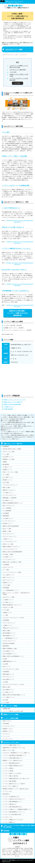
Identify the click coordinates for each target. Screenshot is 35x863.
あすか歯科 (5, 700)
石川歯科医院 (6, 671)
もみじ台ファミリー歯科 (8, 597)
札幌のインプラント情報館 (10, 705)
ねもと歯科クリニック (8, 456)
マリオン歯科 (6, 610)
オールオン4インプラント (9, 726)
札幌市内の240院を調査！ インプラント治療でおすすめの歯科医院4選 (17, 313)
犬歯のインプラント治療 (8, 750)
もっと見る (17, 83)
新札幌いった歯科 (7, 531)
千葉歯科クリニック (7, 612)
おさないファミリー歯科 (8, 451)
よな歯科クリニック (9, 406)
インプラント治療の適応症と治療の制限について (14, 755)
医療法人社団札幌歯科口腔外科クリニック (13, 503)
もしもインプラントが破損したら (11, 786)
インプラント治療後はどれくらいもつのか (13, 819)
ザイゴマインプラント (8, 739)
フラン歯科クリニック (8, 492)
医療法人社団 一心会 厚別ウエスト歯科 (12, 562)
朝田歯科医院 (6, 646)
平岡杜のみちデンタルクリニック (11, 628)
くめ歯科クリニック (7, 539)
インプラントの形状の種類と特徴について (13, 758)
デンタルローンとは (7, 817)
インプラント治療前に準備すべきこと (12, 745)
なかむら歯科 (6, 482)
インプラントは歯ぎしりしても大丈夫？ (12, 773)
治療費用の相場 (6, 708)
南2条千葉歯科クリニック (9, 635)
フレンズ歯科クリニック (8, 697)
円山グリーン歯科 (7, 528)
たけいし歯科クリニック (8, 574)
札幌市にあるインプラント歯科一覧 (13, 402)
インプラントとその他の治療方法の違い (12, 814)
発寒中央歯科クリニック (8, 674)
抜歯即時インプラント (8, 728)
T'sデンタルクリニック (8, 676)
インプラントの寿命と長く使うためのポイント (14, 799)
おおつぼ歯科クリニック (8, 689)
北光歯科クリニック (7, 469)
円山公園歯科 (6, 513)
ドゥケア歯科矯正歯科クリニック (11, 590)
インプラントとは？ (7, 791)
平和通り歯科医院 (8, 409)
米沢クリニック (6, 666)
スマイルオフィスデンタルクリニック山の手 (13, 617)
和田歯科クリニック (7, 479)
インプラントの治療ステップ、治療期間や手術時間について (17, 809)
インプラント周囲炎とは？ (9, 822)
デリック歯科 (6, 569)
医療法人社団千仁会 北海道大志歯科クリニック (14, 694)
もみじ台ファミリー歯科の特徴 (18, 69)
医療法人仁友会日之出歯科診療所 (12, 404)
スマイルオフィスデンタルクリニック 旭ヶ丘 (13, 684)
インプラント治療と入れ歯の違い (11, 776)
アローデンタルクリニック (9, 622)
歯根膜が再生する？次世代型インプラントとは (14, 747)
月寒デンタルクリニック (8, 577)
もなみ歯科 (5, 664)
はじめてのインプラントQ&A (11, 742)
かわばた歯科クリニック (8, 651)
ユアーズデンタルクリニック (9, 495)
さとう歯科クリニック (8, 602)
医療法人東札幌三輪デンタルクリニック (12, 604)
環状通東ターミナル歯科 (8, 459)
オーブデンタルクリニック (9, 521)
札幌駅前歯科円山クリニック (9, 661)
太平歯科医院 (6, 620)
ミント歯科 (5, 615)
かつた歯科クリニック (8, 692)
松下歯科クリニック (7, 523)
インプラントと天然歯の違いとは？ (11, 796)
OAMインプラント (7, 721)
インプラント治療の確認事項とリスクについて (14, 811)
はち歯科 (5, 658)
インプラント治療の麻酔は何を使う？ (12, 763)
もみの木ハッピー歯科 (8, 607)
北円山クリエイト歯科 (8, 544)
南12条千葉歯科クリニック (9, 633)
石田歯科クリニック (7, 582)
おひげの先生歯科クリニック (9, 653)
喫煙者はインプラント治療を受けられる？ (13, 760)
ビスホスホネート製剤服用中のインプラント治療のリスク (16, 752)
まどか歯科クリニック (8, 518)
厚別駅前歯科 (6, 515)
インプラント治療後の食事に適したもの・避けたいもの (16, 778)
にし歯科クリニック (7, 467)
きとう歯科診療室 (7, 510)
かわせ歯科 (5, 682)
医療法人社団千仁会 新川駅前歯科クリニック (13, 656)
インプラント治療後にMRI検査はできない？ (13, 765)
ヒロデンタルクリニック (8, 533)
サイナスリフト (6, 733)
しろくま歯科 (6, 702)
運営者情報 (6, 830)
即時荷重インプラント (8, 731)
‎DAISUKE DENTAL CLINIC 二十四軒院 (12, 449)
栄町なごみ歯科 (6, 630)
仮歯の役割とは (6, 794)
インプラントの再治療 (8, 770)
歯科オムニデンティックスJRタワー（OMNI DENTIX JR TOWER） (16, 593)
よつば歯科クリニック (8, 599)
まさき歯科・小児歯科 (8, 554)
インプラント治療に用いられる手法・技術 (13, 711)
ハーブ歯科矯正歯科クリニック (10, 638)
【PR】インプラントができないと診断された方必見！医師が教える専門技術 (19, 826)
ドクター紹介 (13, 72)
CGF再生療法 (6, 723)
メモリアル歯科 (6, 585)
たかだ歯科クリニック (8, 556)
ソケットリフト (6, 736)
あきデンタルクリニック (8, 580)
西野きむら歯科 (6, 687)
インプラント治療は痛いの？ (9, 804)
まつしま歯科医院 (7, 508)
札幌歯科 (5, 461)
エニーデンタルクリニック (9, 559)
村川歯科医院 (6, 587)
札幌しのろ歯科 (6, 487)
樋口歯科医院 (6, 464)
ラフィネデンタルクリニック (9, 541)
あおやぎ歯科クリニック (8, 679)
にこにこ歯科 (6, 454)
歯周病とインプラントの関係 (11, 714)
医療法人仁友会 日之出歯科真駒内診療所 (12, 551)
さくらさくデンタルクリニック (10, 549)
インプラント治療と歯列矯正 (9, 781)
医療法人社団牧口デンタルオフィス (11, 546)
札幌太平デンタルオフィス (9, 490)
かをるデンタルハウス (8, 567)
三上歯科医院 (6, 564)
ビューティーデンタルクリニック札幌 (12, 572)
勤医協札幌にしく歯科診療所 (9, 497)
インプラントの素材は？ (8, 768)
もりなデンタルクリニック (9, 640)
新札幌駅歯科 (6, 446)
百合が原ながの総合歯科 (8, 643)
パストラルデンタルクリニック (10, 485)
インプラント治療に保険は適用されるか (12, 806)
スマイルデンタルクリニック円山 (11, 669)
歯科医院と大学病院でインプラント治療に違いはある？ (16, 788)
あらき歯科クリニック (8, 500)
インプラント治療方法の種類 (11, 718)
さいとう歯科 (6, 474)
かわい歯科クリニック (8, 477)
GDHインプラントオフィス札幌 (10, 472)
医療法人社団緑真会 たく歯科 (10, 648)
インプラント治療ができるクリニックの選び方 (14, 783)
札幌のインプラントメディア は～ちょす (14, 1)
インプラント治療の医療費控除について (12, 801)
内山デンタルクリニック (8, 505)
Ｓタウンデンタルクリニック (9, 536)
